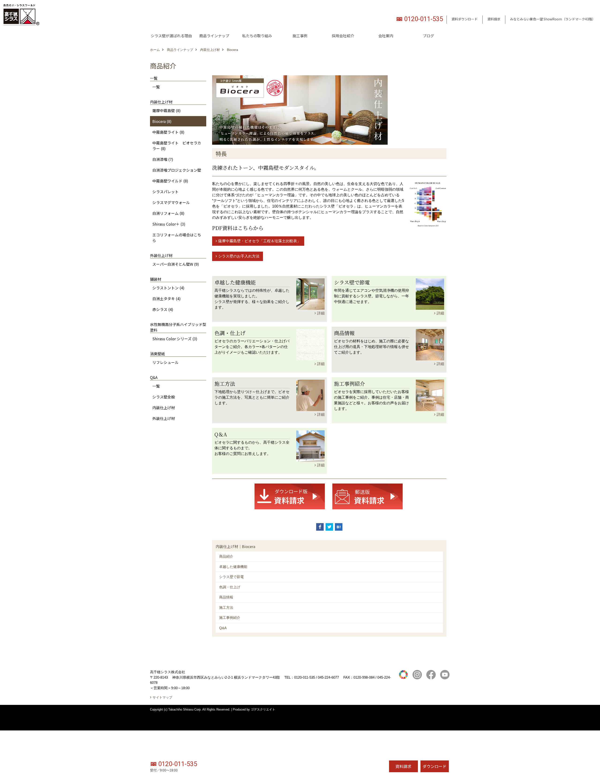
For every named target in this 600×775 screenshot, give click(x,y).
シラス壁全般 (163, 397)
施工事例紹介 (229, 618)
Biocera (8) (162, 121)
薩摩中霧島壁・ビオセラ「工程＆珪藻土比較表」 (259, 241)
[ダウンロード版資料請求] (290, 496)
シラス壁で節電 (231, 577)
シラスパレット (165, 191)
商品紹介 (226, 556)
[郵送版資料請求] (367, 496)
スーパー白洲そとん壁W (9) (175, 264)
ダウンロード (434, 766)
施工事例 (300, 35)
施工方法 (226, 607)
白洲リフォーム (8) (168, 213)
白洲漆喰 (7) (162, 159)
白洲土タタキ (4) (166, 298)
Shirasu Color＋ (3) (168, 224)
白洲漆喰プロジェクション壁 (176, 170)
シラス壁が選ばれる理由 (171, 35)
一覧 (156, 87)
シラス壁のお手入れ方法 (238, 256)
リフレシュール (165, 362)
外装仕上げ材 (163, 418)
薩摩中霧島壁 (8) (166, 110)
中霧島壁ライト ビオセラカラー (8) (176, 145)
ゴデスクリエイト (263, 709)
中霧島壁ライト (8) (168, 132)
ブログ (428, 35)
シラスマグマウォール (171, 202)
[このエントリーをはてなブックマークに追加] (338, 527)
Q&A (223, 628)
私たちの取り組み (257, 35)
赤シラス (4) (162, 309)
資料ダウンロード (464, 19)
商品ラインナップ (214, 35)
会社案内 (385, 35)
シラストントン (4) (168, 288)
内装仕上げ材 (163, 407)
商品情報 (226, 597)
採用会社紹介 (343, 35)
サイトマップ (162, 697)
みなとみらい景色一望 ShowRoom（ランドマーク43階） (552, 19)
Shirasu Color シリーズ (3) (174, 338)
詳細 (321, 313)
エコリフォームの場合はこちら (176, 237)
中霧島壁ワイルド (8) (170, 181)
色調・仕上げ (229, 587)
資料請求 (493, 19)
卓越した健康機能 (233, 567)
